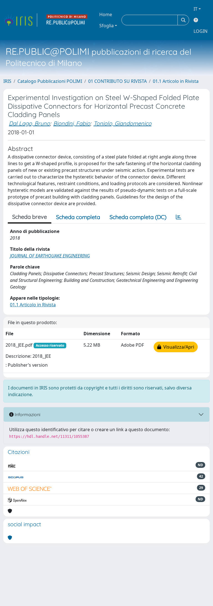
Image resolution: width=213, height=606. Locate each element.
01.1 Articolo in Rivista (176, 81)
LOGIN (200, 31)
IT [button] (195, 9)
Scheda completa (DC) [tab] (138, 216)
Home (105, 14)
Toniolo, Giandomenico (122, 123)
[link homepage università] (67, 20)
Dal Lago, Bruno (29, 123)
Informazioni (27, 414)
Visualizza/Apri (177, 347)
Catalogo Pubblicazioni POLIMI (49, 81)
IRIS (7, 81)
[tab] (178, 217)
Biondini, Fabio (71, 123)
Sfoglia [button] (106, 26)
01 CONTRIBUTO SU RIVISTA (117, 81)
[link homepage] (20, 20)
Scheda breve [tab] (29, 216)
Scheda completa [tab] (78, 216)
